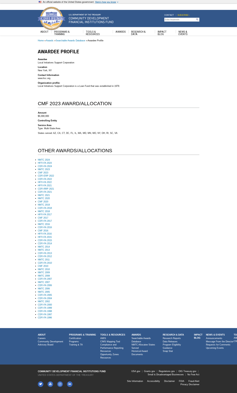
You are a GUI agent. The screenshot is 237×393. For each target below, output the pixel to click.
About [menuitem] (44, 31)
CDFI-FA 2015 (45, 240)
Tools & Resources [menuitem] (93, 33)
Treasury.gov (189, 371)
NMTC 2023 (44, 169)
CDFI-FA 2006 (45, 285)
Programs (74, 341)
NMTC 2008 (44, 275)
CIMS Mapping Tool (110, 341)
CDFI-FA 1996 (45, 317)
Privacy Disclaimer (189, 384)
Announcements (214, 338)
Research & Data (173, 334)
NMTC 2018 (44, 211)
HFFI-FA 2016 (45, 233)
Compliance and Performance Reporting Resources (111, 347)
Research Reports (172, 338)
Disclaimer (169, 381)
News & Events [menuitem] (183, 33)
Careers (42, 338)
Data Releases (170, 341)
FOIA (181, 381)
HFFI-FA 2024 (45, 163)
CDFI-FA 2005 (45, 295)
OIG (181, 371)
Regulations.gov (167, 371)
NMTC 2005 (44, 292)
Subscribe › (183, 15)
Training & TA (76, 344)
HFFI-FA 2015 (45, 237)
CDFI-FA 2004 (45, 298)
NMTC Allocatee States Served (143, 346)
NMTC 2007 (44, 282)
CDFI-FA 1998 (45, 311)
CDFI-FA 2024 (45, 166)
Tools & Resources (112, 334)
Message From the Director (219, 341)
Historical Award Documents (140, 353)
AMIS (103, 338)
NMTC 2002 (44, 301)
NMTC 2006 (44, 288)
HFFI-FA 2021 (45, 185)
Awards (49, 40)
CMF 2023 (43, 172)
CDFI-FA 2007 (45, 279)
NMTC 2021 (44, 195)
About (42, 334)
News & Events (215, 334)
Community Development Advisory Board (50, 343)
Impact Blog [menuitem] (162, 33)
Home (41, 40)
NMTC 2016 (44, 224)
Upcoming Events (215, 348)
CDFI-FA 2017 (45, 221)
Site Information (135, 381)
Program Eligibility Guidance (172, 346)
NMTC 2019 (44, 204)
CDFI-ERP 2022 (46, 175)
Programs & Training (82, 334)
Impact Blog (198, 336)
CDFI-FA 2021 (45, 192)
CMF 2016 (43, 230)
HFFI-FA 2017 (45, 214)
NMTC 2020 (44, 198)
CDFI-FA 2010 (45, 263)
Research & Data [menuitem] (138, 33)
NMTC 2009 (44, 272)
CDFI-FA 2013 (45, 253)
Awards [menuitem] (121, 31)
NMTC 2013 (44, 250)
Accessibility (153, 381)
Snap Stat (168, 351)
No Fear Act (193, 374)
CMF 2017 (43, 217)
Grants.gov (149, 371)
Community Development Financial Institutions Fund (72, 371)
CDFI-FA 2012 (45, 256)
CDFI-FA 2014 (45, 243)
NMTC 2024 (44, 159)
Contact (169, 15)
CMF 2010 (43, 266)
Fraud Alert (193, 381)
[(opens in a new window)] (60, 384)
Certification (75, 338)
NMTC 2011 (44, 259)
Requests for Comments (218, 344)
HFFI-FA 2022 (45, 182)
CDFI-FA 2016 (45, 227)
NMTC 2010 (44, 269)
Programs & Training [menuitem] (62, 33)
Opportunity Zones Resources (109, 356)
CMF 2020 (43, 201)
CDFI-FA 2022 (45, 179)
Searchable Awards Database (70, 40)
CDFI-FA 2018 (45, 208)
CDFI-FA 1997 (45, 314)
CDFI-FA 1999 (45, 308)
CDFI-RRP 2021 (46, 188)
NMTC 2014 (44, 246)
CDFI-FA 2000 (45, 304)
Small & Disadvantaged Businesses (166, 374)
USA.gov (135, 371)
